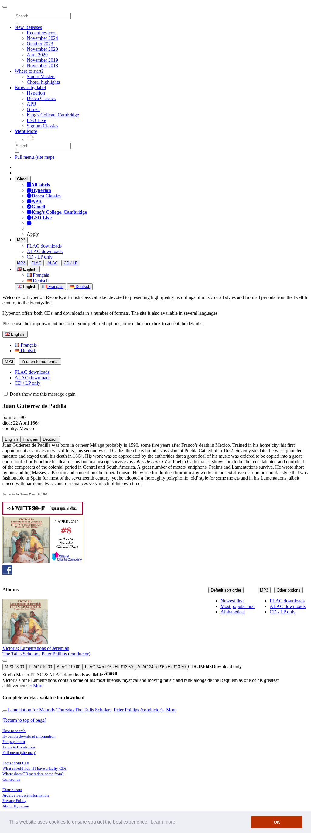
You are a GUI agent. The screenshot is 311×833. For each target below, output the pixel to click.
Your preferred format (40, 361)
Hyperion (36, 92)
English (29, 286)
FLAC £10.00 (40, 667)
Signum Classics (42, 125)
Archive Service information (25, 795)
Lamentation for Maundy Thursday (41, 709)
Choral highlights (43, 82)
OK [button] (277, 822)
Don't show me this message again (42, 394)
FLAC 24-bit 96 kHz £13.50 (109, 667)
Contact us (11, 779)
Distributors (12, 789)
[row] (155, 644)
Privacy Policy (14, 800)
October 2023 (40, 43)
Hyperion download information (29, 736)
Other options (288, 590)
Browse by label (30, 87)
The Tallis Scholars (20, 653)
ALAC (52, 263)
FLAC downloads (44, 245)
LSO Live (36, 120)
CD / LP (71, 263)
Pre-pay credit (13, 741)
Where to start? (29, 71)
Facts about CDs (15, 763)
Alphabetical (232, 611)
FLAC (36, 263)
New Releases (28, 27)
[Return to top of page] (24, 720)
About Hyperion (15, 806)
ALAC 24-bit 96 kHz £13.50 (162, 667)
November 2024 (42, 38)
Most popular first (237, 606)
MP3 (21, 240)
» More (36, 685)
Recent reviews (41, 32)
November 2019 (42, 60)
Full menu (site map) (34, 157)
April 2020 (37, 54)
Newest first (232, 600)
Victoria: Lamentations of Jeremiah (35, 648)
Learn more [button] (163, 821)
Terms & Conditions (19, 747)
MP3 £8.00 (14, 667)
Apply (33, 234)
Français (40, 275)
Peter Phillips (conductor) (66, 653)
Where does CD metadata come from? (33, 774)
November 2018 (42, 65)
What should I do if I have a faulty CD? (34, 768)
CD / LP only (40, 256)
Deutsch (40, 280)
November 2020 (42, 49)
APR (31, 103)
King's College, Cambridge (53, 114)
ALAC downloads (45, 251)
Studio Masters (41, 76)
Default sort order (226, 590)
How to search (14, 730)
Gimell (33, 109)
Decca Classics (41, 98)
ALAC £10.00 (68, 667)
